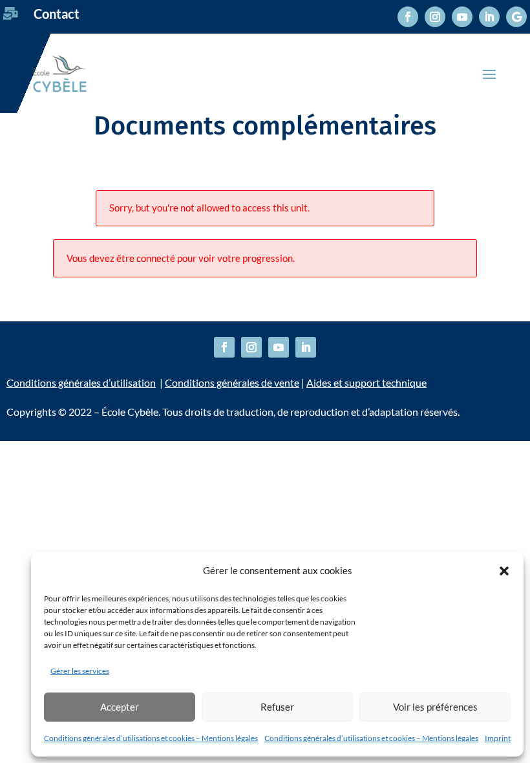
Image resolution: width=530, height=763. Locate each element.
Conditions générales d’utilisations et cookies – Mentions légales (151, 738)
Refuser (277, 707)
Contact (57, 13)
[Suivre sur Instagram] (435, 16)
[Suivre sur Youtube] (462, 16)
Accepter (119, 707)
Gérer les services (79, 671)
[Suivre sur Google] (516, 16)
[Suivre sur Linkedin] (489, 16)
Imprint (498, 738)
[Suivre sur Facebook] (408, 16)
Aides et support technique (366, 382)
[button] (504, 570)
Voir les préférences (435, 707)
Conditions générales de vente (232, 382)
